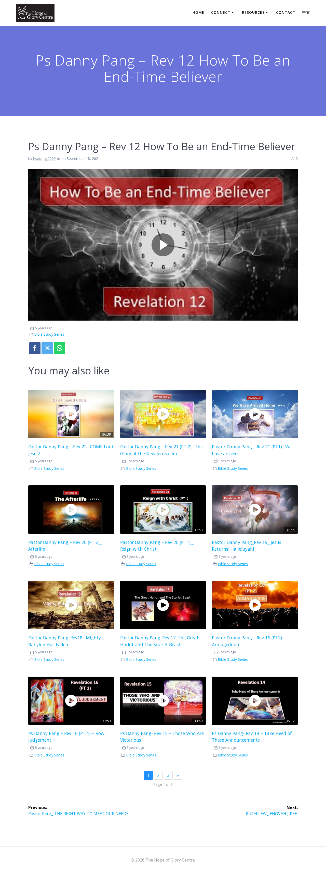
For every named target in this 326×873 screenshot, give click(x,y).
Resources (253, 12)
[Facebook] (34, 348)
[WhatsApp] (59, 348)
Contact (285, 12)
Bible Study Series (49, 334)
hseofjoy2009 (44, 158)
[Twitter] (47, 348)
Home (198, 12)
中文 (306, 12)
